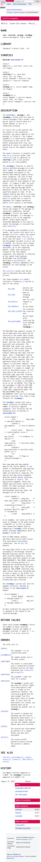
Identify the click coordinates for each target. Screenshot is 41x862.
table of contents (23, 800)
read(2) (20, 479)
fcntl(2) (25, 237)
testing (18, 813)
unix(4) (21, 543)
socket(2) (11, 226)
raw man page (21, 794)
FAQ (29, 4)
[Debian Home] (3, 4)
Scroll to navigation (10, 18)
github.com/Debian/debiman (16, 856)
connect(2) (7, 158)
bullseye (9, 12)
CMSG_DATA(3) (27, 759)
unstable (18, 816)
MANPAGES (9, 1)
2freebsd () (22, 828)
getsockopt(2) (20, 260)
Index (9, 4)
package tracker (21, 791)
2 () (19, 825)
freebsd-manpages (19, 12)
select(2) (10, 271)
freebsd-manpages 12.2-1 (24, 839)
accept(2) (18, 672)
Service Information (14, 10)
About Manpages (19, 4)
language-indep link (23, 788)
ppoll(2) (6, 198)
